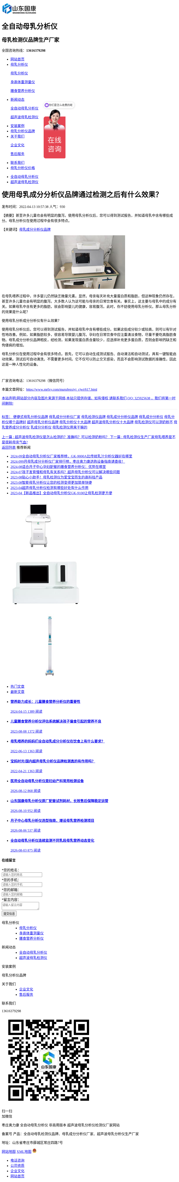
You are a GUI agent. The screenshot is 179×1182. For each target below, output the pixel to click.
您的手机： (11, 880)
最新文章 (17, 692)
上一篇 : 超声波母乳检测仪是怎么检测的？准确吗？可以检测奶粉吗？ (56, 437)
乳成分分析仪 (41, 427)
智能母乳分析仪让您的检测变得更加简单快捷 (51, 482)
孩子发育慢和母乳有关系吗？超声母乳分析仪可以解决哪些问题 (65, 472)
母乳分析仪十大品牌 (75, 422)
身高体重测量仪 (22, 82)
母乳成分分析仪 (151, 417)
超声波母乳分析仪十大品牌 (113, 422)
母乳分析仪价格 (22, 168)
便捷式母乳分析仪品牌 (30, 417)
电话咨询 (17, 1160)
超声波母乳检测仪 (24, 117)
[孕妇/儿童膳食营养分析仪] (39, 547)
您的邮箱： (11, 890)
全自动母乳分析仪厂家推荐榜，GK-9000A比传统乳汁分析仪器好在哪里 (71, 456)
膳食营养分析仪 (22, 91)
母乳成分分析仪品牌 (35, 229)
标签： (7, 417)
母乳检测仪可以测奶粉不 (153, 422)
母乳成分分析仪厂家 (64, 417)
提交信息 (9, 913)
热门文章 (17, 686)
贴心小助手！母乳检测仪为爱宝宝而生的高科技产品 (56, 477)
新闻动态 (17, 99)
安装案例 (17, 126)
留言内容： (11, 900)
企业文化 (17, 145)
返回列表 (9, 447)
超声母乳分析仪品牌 (43, 422)
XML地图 (24, 1152)
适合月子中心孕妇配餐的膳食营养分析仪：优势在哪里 (58, 467)
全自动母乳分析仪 (24, 108)
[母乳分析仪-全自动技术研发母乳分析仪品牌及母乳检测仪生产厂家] (19, 14)
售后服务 (17, 154)
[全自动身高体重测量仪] (50, 678)
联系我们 (17, 163)
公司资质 (17, 1166)
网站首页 (17, 59)
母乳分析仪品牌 (22, 131)
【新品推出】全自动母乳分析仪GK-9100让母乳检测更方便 (61, 493)
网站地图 (9, 1152)
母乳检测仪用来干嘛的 (69, 427)
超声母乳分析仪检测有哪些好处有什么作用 (49, 488)
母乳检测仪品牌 (93, 417)
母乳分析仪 (19, 64)
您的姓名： (11, 870)
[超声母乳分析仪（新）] (44, 605)
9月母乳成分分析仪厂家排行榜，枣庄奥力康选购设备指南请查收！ (67, 461)
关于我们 (17, 136)
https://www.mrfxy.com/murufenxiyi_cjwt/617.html (61, 389)
